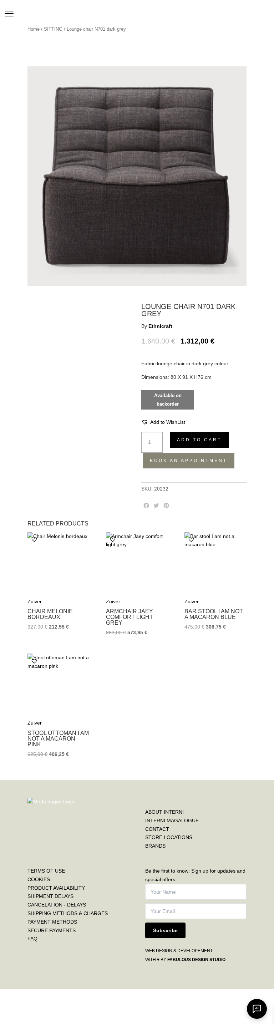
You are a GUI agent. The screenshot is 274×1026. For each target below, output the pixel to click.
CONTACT (157, 829)
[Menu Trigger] (9, 13)
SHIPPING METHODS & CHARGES (67, 913)
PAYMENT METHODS (52, 922)
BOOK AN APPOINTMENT (188, 460)
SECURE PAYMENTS (51, 930)
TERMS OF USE (46, 871)
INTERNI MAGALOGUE (172, 820)
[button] (163, 422)
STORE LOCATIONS (168, 837)
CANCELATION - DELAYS (56, 905)
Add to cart (199, 439)
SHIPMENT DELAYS (50, 896)
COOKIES (38, 879)
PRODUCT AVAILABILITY (56, 888)
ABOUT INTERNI (164, 812)
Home (33, 29)
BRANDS (155, 846)
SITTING (53, 29)
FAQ (32, 938)
